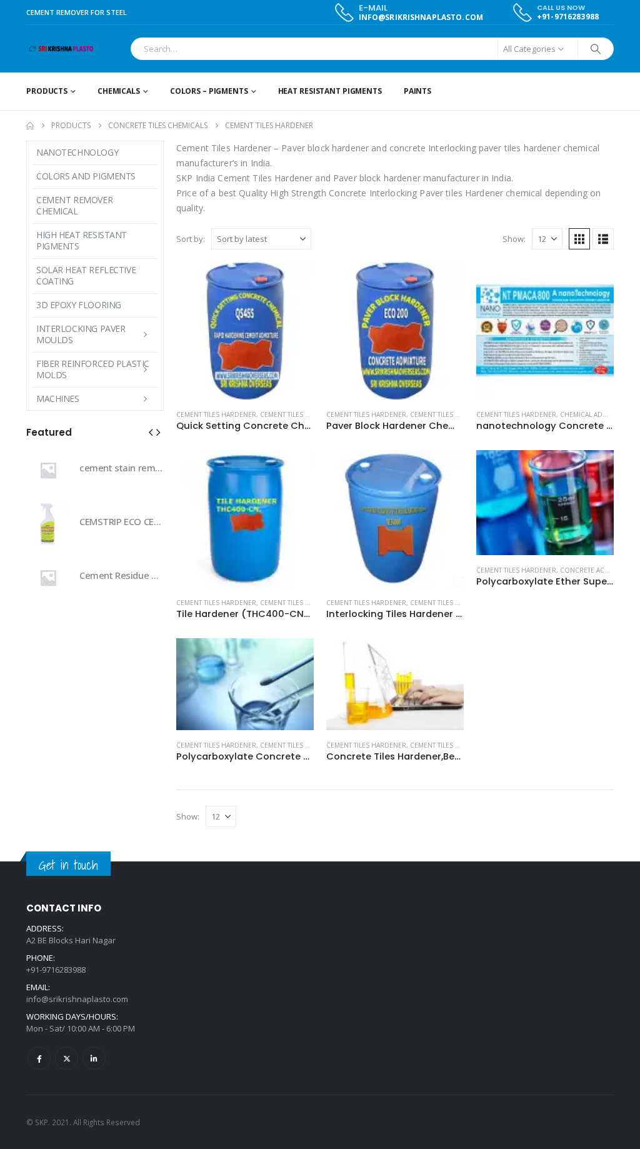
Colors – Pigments (209, 91)
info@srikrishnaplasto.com (77, 999)
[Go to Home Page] (30, 125)
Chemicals (119, 91)
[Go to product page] (245, 330)
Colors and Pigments (86, 176)
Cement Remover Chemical (74, 205)
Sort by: (190, 238)
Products (47, 91)
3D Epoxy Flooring (78, 305)
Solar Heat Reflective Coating (86, 275)
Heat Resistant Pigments (330, 91)
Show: (514, 238)
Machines (57, 398)
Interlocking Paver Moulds (80, 334)
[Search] (595, 48)
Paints (417, 91)
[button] (579, 238)
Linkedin (94, 1058)
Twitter (66, 1058)
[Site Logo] (61, 49)
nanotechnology (77, 152)
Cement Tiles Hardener (216, 414)
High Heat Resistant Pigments (81, 240)
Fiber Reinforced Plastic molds (92, 369)
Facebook (39, 1058)
